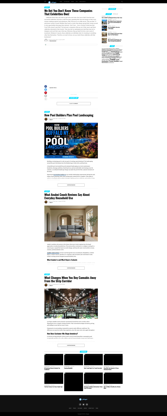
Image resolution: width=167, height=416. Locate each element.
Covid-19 (104, 52)
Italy (106, 55)
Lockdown (117, 55)
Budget (108, 49)
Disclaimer (80, 408)
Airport (103, 48)
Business (112, 49)
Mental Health (113, 57)
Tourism (107, 59)
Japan (108, 55)
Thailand (103, 59)
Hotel (107, 54)
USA (109, 62)
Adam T (51, 119)
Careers (85, 408)
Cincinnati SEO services (117, 50)
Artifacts (113, 48)
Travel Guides (114, 61)
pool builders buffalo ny (60, 174)
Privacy (74, 408)
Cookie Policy (91, 408)
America (110, 48)
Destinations (66, 1)
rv (105, 57)
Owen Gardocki (53, 40)
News (117, 57)
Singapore (114, 57)
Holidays (104, 54)
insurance (110, 54)
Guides (72, 1)
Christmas (109, 50)
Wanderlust (112, 62)
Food (77, 1)
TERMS (97, 408)
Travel (60, 1)
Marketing (107, 56)
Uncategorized (82, 1)
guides (110, 53)
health (117, 53)
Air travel (106, 48)
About (70, 408)
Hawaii (113, 53)
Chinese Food (116, 49)
